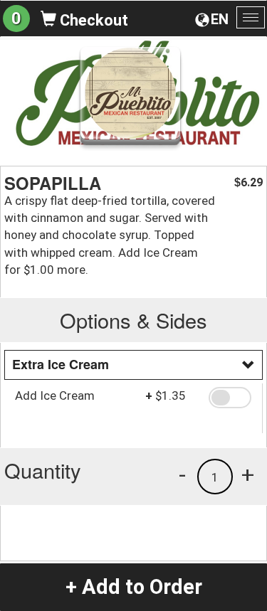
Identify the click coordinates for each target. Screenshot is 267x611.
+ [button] (247, 474)
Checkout (92, 20)
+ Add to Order (134, 587)
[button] (230, 397)
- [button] (182, 474)
